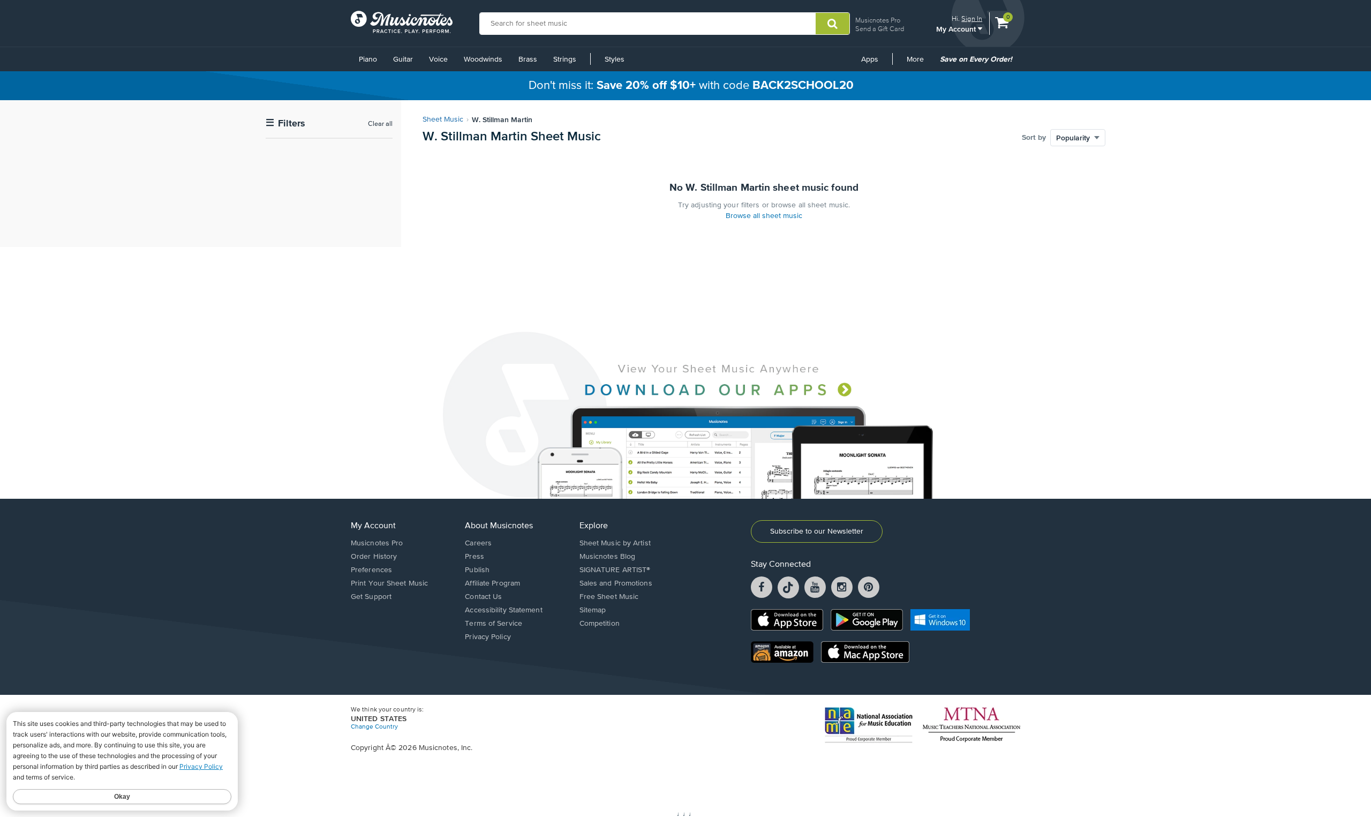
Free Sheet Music (609, 597)
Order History (374, 556)
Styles (614, 59)
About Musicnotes (499, 526)
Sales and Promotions (615, 583)
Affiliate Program (492, 583)
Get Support (371, 597)
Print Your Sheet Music (389, 583)
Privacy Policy (487, 637)
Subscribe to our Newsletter (816, 531)
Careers (478, 543)
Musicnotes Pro (877, 20)
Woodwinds (483, 59)
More (919, 63)
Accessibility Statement (503, 610)
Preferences (371, 570)
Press (474, 556)
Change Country (374, 727)
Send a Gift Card (879, 28)
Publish (477, 570)
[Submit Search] (832, 23)
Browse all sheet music (764, 216)
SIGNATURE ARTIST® (615, 570)
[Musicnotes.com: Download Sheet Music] (402, 22)
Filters (285, 123)
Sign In (971, 18)
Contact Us (483, 597)
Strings (564, 59)
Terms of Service (493, 623)
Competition (599, 623)
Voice (438, 59)
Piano (368, 59)
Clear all (380, 124)
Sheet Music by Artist (615, 543)
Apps (869, 59)
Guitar (403, 59)
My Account (957, 29)
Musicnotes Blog (607, 556)
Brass (527, 59)
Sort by (1034, 137)
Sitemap (592, 610)
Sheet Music (443, 119)
